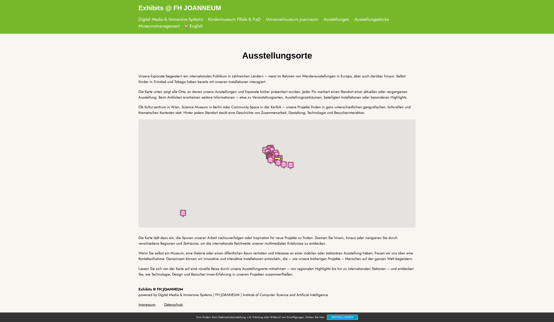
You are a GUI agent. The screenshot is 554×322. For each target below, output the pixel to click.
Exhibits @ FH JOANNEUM (179, 7)
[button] (183, 213)
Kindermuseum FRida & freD (234, 19)
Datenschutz (173, 304)
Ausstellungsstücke (371, 19)
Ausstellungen (336, 19)
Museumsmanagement (159, 26)
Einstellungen (342, 317)
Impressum (146, 304)
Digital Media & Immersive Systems (170, 19)
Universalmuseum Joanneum (292, 19)
